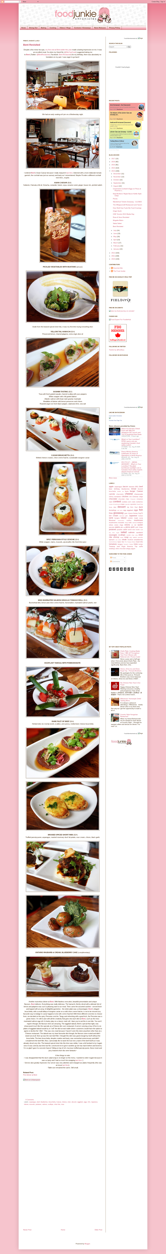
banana (131, 487)
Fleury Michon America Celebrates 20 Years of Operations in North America (131, 453)
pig (124, 527)
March (115, 243)
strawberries (138, 540)
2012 (113, 253)
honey (135, 513)
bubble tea (120, 491)
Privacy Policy (114, 28)
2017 (113, 158)
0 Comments (30, 1100)
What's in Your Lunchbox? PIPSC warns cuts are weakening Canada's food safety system (130, 442)
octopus (140, 522)
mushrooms (113, 522)
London (130, 518)
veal (118, 546)
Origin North (117, 211)
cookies (124, 502)
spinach (112, 540)
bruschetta (52, 1102)
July (115, 230)
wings (128, 548)
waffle (141, 546)
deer (114, 507)
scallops (50, 1104)
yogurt (133, 548)
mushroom (138, 520)
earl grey (120, 510)
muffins (129, 520)
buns (127, 491)
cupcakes (133, 504)
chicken (125, 496)
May (115, 236)
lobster (26, 1104)
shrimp (116, 537)
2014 (113, 168)
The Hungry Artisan (130, 542)
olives (111, 525)
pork (133, 527)
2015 (113, 165)
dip (128, 507)
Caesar (58, 1102)
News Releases (100, 28)
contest (117, 501)
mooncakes (121, 520)
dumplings (112, 510)
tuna (62, 1104)
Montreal (112, 520)
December (117, 174)
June (115, 233)
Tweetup (112, 546)
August (116, 186)
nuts (130, 522)
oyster (140, 525)
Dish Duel (134, 507)
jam (126, 516)
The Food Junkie (119, 271)
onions (127, 525)
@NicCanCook (70, 52)
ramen (130, 529)
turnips (140, 544)
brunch (140, 489)
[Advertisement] (118, 608)
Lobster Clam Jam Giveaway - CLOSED (121, 132)
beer (110, 489)
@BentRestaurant (43, 55)
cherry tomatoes (115, 496)
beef (38, 1102)
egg (124, 510)
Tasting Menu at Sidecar (117, 141)
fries (111, 513)
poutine (119, 529)
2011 (113, 256)
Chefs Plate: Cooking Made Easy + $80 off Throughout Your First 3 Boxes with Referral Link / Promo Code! (130, 654)
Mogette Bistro (118, 220)
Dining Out (33, 28)
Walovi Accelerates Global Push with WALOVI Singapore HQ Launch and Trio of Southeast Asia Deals (131, 431)
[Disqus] (62, 1137)
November (117, 177)
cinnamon (140, 499)
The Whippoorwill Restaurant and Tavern (127, 205)
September (117, 183)
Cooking (53, 28)
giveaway (118, 513)
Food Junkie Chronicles (115, 415)
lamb (111, 518)
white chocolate (121, 548)
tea (123, 542)
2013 (113, 171)
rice (133, 529)
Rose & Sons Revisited (121, 217)
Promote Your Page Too (115, 420)
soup (126, 537)
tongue (120, 544)
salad (124, 532)
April (115, 240)
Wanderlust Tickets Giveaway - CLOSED (127, 202)
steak (124, 539)
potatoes (38, 1104)
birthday (117, 489)
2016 (113, 162)
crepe (122, 504)
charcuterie (120, 494)
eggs (85, 1102)
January (116, 249)
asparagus (32, 1102)
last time (69, 173)
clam (69, 1102)
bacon (125, 486)
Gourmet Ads (118, 268)
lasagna (116, 518)
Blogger (87, 1244)
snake (121, 537)
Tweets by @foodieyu (116, 350)
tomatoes (113, 544)
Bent (33, 1004)
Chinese (135, 496)
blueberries (44, 1102)
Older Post (98, 1230)
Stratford (130, 540)
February (116, 246)
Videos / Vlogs (65, 28)
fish (89, 1102)
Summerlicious (113, 542)
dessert (74, 1102)
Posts (114, 558)
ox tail (133, 525)
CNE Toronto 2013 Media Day (123, 214)
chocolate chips (123, 499)
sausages (113, 535)
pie (122, 527)
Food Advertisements (130, 38)
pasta (117, 527)
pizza (128, 527)
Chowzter (133, 499)
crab (133, 502)
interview (121, 516)
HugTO (140, 513)
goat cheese (128, 513)
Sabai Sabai (117, 223)
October (116, 180)
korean (140, 516)
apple (111, 486)
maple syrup (138, 518)
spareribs (140, 537)
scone (129, 535)
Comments (116, 561)
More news (113, 478)
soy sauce (133, 537)
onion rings (118, 525)
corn (129, 502)
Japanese (94, 1102)
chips (141, 496)
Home (23, 28)
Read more (120, 109)
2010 (113, 259)
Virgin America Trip (129, 546)
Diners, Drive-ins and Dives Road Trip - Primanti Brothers (130, 670)
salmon (44, 1104)
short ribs (57, 1104)
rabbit (125, 529)
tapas (119, 542)
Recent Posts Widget (114, 150)
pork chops (139, 527)
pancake (112, 527)
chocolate (113, 499)
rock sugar (115, 532)
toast (138, 542)
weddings (112, 548)
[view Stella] (121, 311)
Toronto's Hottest (128, 544)
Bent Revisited (31, 44)
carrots (112, 494)
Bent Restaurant (65, 55)
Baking (43, 28)
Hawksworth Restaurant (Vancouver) (120, 122)
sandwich (139, 532)
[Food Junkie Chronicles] (110, 418)
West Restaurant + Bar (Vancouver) (120, 105)
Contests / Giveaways (82, 28)
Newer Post (27, 1230)
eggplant (80, 1102)
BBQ (136, 487)
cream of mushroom (114, 504)
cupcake (127, 504)
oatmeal (134, 522)
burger (132, 491)
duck (141, 507)
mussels (32, 1104)
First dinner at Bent (30, 1075)
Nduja (126, 522)
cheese (64, 1102)
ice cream (113, 516)
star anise (118, 539)
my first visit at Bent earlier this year (58, 50)
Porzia (115, 199)
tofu (141, 542)
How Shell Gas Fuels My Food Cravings (127, 208)
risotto (138, 529)
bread (133, 489)
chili (130, 496)
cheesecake (138, 494)
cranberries (139, 502)
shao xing (135, 535)
